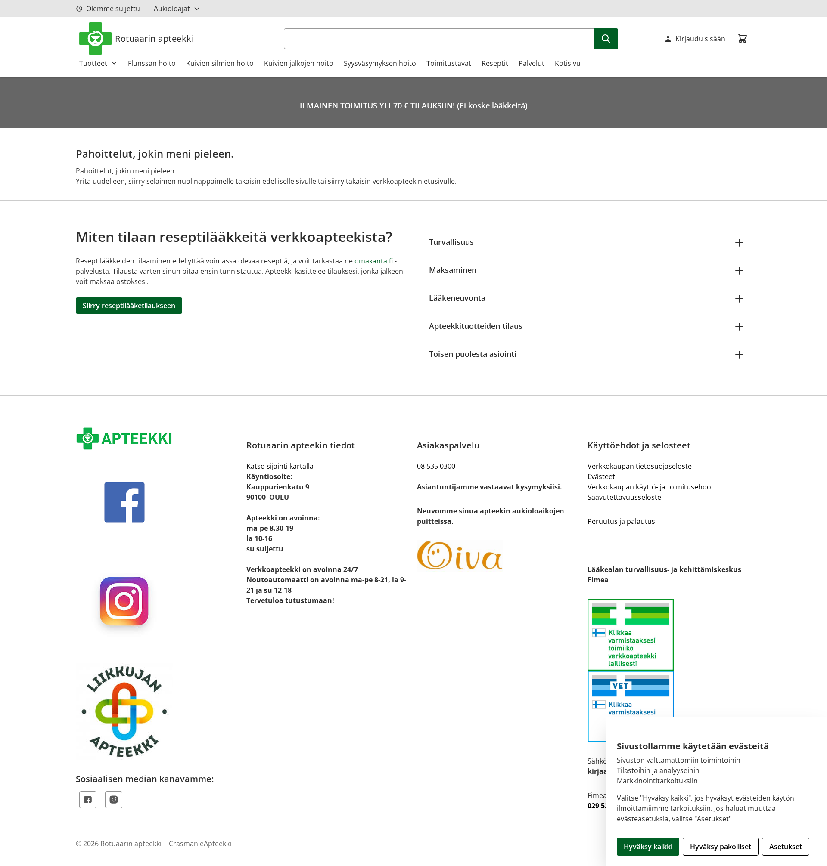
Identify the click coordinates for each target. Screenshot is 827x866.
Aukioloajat (172, 8)
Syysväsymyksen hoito (380, 63)
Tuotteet (93, 63)
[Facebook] (87, 799)
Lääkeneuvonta (457, 298)
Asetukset (785, 846)
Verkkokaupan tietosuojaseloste (640, 466)
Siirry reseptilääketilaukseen (129, 305)
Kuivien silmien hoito (220, 63)
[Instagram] (113, 799)
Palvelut (531, 63)
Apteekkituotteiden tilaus (475, 326)
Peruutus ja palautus (621, 521)
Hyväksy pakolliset (720, 846)
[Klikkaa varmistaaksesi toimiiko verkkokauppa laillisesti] (669, 670)
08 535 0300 (436, 466)
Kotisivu (568, 63)
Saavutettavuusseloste (624, 497)
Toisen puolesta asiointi (472, 354)
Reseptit (495, 63)
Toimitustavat (448, 63)
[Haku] (606, 38)
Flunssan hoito (152, 63)
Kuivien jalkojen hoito (298, 63)
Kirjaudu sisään (700, 38)
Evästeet (601, 476)
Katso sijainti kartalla (280, 466)
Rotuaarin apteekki (154, 38)
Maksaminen (452, 270)
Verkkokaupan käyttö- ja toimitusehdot (651, 487)
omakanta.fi (373, 261)
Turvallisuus (451, 242)
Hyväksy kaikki (648, 846)
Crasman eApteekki (200, 843)
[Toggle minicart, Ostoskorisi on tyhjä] (742, 39)
